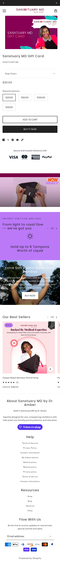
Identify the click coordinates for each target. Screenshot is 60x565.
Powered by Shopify (30, 558)
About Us (30, 506)
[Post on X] (8, 140)
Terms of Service (30, 443)
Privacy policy (30, 472)
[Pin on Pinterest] (12, 140)
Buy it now (30, 129)
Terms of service (30, 476)
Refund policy (30, 462)
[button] (22, 140)
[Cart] (55, 11)
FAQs (30, 511)
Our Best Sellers (16, 317)
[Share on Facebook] (3, 140)
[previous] (3, 2)
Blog (30, 501)
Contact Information (30, 453)
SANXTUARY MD (11, 62)
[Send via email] (17, 140)
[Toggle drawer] (4, 11)
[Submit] (50, 536)
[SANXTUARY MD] (30, 10)
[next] (56, 2)
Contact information (30, 481)
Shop (30, 496)
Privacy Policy (30, 448)
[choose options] (50, 369)
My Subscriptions (30, 457)
